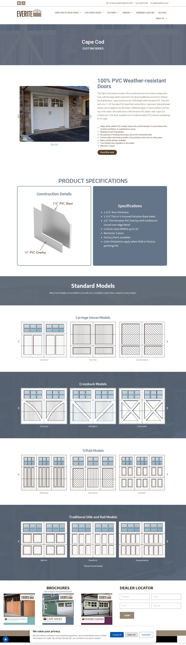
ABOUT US (160, 18)
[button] (18, 116)
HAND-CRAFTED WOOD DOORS (67, 12)
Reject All (131, 635)
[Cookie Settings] (6, 639)
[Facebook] (19, 3)
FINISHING (126, 12)
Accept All (117, 635)
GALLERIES (162, 12)
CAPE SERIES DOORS (93, 12)
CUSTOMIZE (111, 12)
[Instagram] (23, 3)
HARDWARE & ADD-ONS (145, 12)
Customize (146, 635)
